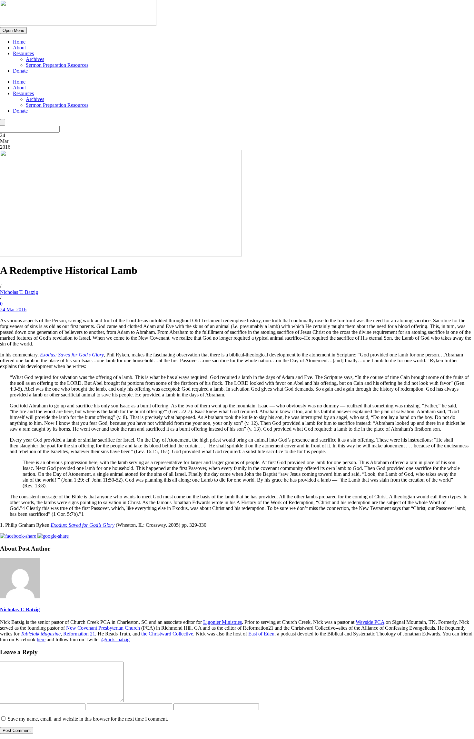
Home (19, 42)
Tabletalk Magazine (41, 633)
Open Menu (13, 30)
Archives (35, 59)
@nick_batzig (115, 639)
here (41, 639)
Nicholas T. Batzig (19, 292)
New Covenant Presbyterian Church (103, 628)
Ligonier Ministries (222, 622)
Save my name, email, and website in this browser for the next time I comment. (88, 719)
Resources (23, 53)
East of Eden (261, 633)
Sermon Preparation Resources (57, 65)
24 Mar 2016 (13, 309)
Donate (20, 71)
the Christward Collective (167, 633)
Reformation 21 (79, 633)
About (19, 47)
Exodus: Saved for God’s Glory (72, 354)
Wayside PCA (370, 622)
